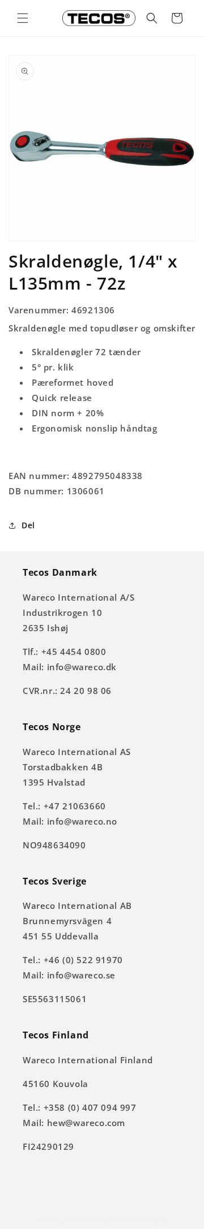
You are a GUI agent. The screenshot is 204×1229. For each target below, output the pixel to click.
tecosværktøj (85, 1219)
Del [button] (28, 525)
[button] (22, 18)
